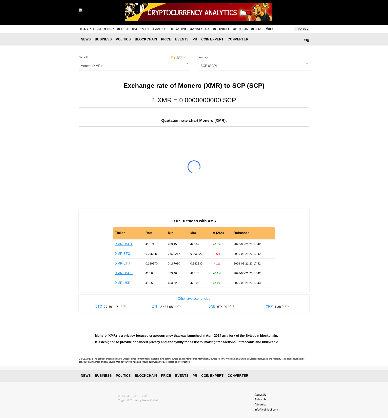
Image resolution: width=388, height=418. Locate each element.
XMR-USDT (124, 244)
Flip (173, 57)
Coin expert (212, 39)
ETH (155, 306)
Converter (238, 39)
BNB (212, 306)
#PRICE (123, 29)
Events (182, 39)
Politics (123, 39)
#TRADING (179, 29)
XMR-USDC (124, 273)
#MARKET (160, 29)
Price (166, 39)
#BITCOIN (240, 29)
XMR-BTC (122, 253)
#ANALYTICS (200, 29)
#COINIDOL (222, 29)
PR (195, 39)
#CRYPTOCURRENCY (97, 29)
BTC (98, 306)
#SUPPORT (141, 29)
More (269, 29)
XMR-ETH (122, 263)
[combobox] (134, 66)
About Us (260, 394)
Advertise (261, 404)
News (86, 39)
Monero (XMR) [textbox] (91, 66)
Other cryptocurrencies (194, 298)
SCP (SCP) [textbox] (208, 66)
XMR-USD (123, 283)
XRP (269, 306)
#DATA (256, 29)
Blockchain (146, 39)
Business (103, 39)
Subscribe (261, 399)
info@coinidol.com (266, 409)
